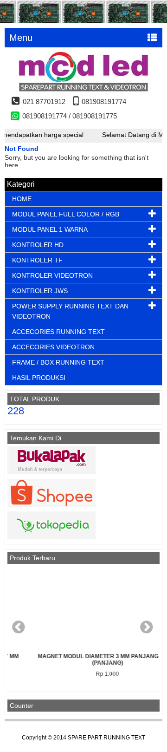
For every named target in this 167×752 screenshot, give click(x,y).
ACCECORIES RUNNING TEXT (58, 331)
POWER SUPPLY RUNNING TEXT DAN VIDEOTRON (70, 311)
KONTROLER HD (38, 244)
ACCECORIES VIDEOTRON (53, 347)
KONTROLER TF (37, 260)
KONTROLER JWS (40, 290)
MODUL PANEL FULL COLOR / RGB (65, 214)
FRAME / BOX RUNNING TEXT (58, 362)
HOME (22, 199)
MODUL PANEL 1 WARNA (50, 229)
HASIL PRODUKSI (38, 377)
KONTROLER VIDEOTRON (52, 275)
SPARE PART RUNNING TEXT (106, 737)
